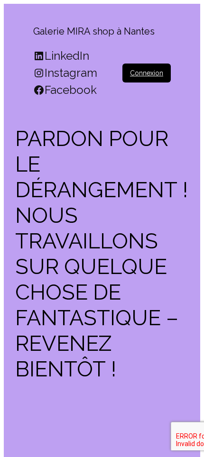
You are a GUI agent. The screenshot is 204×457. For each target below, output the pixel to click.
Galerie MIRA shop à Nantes (94, 31)
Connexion (146, 73)
